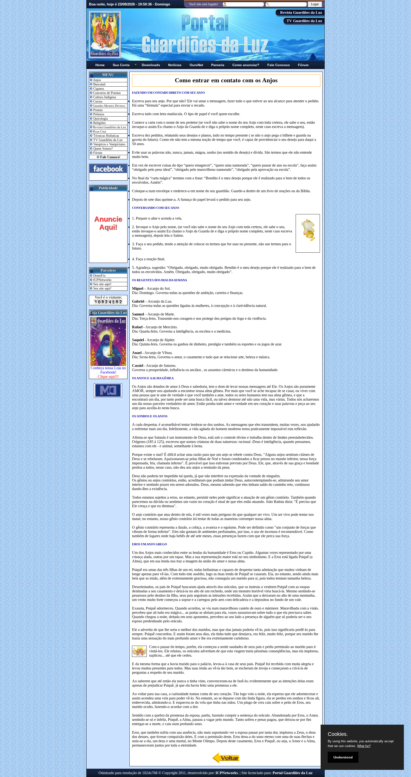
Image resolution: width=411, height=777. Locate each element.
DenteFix (99, 275)
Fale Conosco (278, 65)
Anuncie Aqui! (108, 223)
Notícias (174, 65)
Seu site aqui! (102, 284)
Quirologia (100, 118)
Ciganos (98, 88)
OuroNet (196, 65)
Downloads (151, 65)
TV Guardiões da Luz (304, 21)
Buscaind (98, 84)
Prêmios (98, 114)
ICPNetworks (101, 280)
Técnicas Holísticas (105, 136)
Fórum (303, 65)
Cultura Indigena (104, 97)
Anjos (96, 80)
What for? (364, 746)
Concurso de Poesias (106, 93)
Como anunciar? (245, 65)
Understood (343, 757)
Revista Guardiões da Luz (301, 12)
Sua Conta (121, 65)
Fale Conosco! (109, 157)
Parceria (217, 65)
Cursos (97, 101)
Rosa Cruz (99, 131)
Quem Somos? (102, 148)
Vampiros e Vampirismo (108, 144)
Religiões (99, 123)
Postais (97, 110)
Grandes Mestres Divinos (108, 106)
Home (100, 65)
